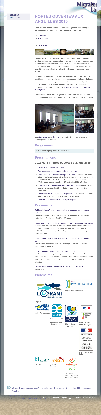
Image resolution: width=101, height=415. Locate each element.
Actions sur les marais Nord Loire (51, 168)
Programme (42, 35)
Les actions (59, 388)
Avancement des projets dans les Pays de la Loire (57, 171)
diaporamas (43, 137)
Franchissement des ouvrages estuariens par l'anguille (59, 185)
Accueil (17, 388)
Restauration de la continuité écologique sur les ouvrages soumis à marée (64, 223)
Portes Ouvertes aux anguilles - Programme (55, 194)
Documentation (85, 388)
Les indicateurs (46, 388)
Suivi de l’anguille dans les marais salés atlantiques (55, 251)
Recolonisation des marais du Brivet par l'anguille (57, 200)
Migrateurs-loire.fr (15, 395)
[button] (54, 118)
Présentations (43, 38)
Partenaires (42, 45)
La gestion (71, 388)
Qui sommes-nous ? (31, 388)
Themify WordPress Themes (35, 398)
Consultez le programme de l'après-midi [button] (53, 151)
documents (57, 137)
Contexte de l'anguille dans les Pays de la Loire (56, 175)
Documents (42, 42)
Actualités (15, 391)
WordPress (20, 398)
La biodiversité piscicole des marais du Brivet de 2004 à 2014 (59, 267)
